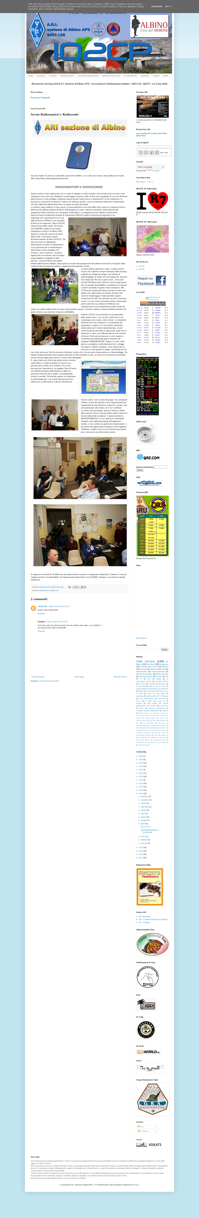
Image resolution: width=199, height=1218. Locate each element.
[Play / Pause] (146, 153)
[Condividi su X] (79, 587)
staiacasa (139, 696)
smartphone (164, 742)
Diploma (165, 667)
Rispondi (41, 614)
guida (149, 737)
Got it (168, 7)
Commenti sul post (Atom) (48, 681)
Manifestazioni (44, 590)
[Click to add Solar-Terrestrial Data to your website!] (147, 415)
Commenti (144, 1131)
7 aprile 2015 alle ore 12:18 (57, 622)
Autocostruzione (158, 672)
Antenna (149, 696)
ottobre (144, 803)
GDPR (165, 76)
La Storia (53, 76)
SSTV (142, 708)
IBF (137, 723)
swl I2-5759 (42, 606)
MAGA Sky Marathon (144, 674)
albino (163, 733)
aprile (143, 824)
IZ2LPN (141, 269)
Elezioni (162, 718)
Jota (150, 684)
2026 (141, 756)
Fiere (149, 679)
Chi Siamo (41, 76)
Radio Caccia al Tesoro (157, 686)
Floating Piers (141, 720)
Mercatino (162, 723)
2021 (141, 773)
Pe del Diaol (140, 686)
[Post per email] (69, 587)
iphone (156, 737)
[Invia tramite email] (74, 587)
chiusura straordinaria (156, 708)
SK (165, 728)
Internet (143, 669)
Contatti (156, 76)
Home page (79, 677)
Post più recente (37, 677)
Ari (141, 679)
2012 (141, 854)
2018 (141, 783)
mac (143, 740)
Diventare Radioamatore (88, 76)
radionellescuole (141, 742)
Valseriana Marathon (143, 733)
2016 (141, 790)
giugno (144, 817)
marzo (143, 836)
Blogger (136, 1185)
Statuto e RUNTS (67, 76)
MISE (152, 723)
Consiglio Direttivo (161, 681)
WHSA (141, 691)
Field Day (161, 698)
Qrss (137, 728)
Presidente (162, 725)
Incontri (159, 677)
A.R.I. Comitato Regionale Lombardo (153, 919)
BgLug (166, 696)
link (137, 740)
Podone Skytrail (151, 725)
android (138, 735)
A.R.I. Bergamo (144, 917)
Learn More (156, 7)
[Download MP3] (151, 153)
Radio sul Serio (162, 674)
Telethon (163, 730)
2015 (141, 794)
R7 (151, 706)
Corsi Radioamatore (146, 698)
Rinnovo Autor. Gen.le (111, 76)
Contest (159, 689)
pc (148, 740)
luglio (143, 813)
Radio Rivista (146, 728)
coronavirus (158, 735)
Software (139, 689)
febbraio (144, 840)
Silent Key (152, 693)
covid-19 (165, 711)
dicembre (145, 796)
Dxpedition (164, 664)
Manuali (139, 703)
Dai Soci (151, 664)
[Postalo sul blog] (76, 587)
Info (163, 669)
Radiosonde (54, 590)
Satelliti (138, 730)
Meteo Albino (141, 638)
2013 (141, 851)
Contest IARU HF (150, 715)
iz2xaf (164, 737)
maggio (144, 820)
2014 (141, 848)
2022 (141, 770)
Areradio (153, 669)
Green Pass (152, 720)
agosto (144, 810)
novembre (145, 800)
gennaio (144, 843)
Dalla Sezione (145, 661)
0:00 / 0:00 (164, 153)
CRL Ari (158, 713)
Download (145, 76)
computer (148, 735)
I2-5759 (141, 266)
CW (166, 677)
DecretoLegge (150, 718)
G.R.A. (138, 701)
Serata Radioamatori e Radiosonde (150, 831)
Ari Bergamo (151, 691)
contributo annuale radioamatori (147, 711)
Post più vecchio (120, 677)
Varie (166, 689)
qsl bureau (162, 740)
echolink (141, 737)
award (162, 693)
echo (166, 735)
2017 (141, 787)
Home (30, 76)
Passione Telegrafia (40, 97)
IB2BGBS (162, 720)
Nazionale (139, 725)
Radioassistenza (145, 677)
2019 (141, 780)
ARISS (141, 713)
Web (156, 733)
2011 (141, 858)
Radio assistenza (162, 706)
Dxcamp (142, 684)
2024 (141, 763)
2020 (141, 777)
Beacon (149, 713)
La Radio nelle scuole (148, 667)
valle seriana (142, 745)
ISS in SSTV (145, 827)
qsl (154, 740)
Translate (155, 171)
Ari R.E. (158, 696)
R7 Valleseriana (130, 76)
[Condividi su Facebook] (82, 587)
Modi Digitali (152, 703)
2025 (141, 760)
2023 (141, 766)
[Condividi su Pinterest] (85, 587)
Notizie (158, 679)
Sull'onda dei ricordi (150, 730)
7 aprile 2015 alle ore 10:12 (59, 606)
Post (141, 1127)
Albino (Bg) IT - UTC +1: (144, 182)
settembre (145, 807)
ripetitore (154, 742)
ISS (144, 723)
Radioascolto (141, 672)
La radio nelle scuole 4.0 (155, 701)
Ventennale (149, 689)
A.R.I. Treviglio (144, 922)
